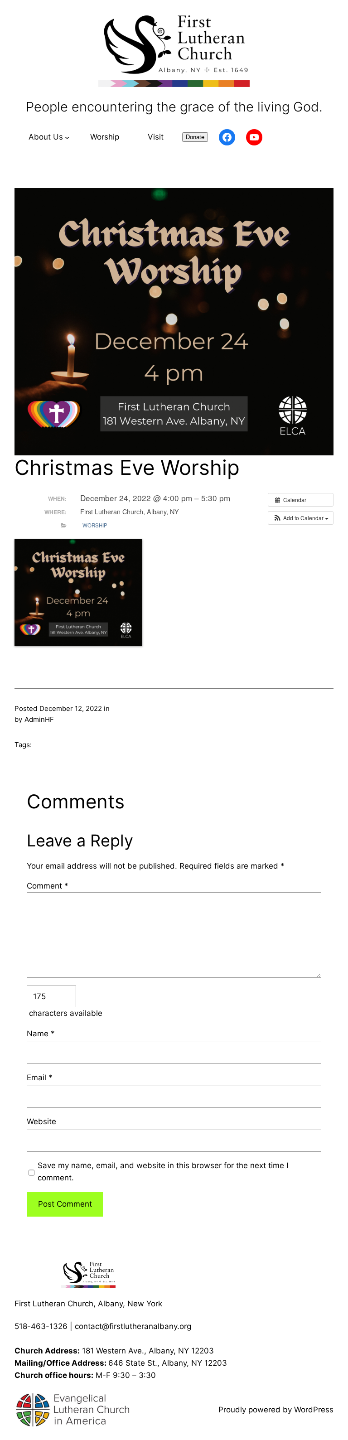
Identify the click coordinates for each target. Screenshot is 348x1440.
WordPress (314, 1409)
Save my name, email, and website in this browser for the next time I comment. (163, 1171)
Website (41, 1121)
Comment (47, 885)
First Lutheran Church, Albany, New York (88, 1303)
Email (40, 1077)
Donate (195, 137)
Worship (94, 525)
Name (41, 1033)
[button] (300, 518)
